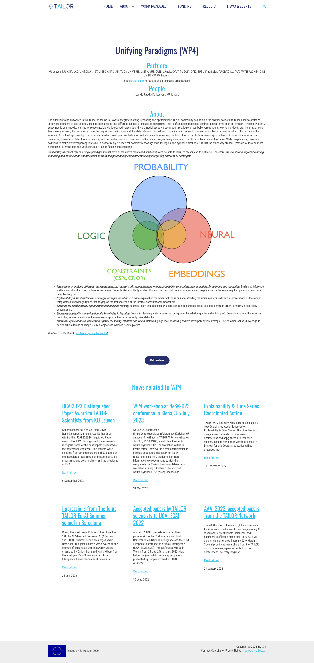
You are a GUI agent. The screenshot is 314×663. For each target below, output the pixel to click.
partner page (136, 80)
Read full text (69, 472)
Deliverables (157, 360)
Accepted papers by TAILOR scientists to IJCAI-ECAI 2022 (159, 515)
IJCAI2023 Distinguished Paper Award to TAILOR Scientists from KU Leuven (88, 413)
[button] (132, 6)
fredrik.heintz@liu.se (254, 650)
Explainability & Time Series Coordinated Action (231, 409)
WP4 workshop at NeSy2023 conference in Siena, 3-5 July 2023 (161, 413)
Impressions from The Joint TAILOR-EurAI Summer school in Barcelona (89, 515)
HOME (108, 6)
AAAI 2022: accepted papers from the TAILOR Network (231, 512)
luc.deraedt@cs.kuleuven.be (91, 333)
